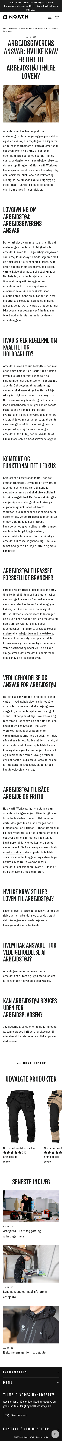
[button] (12, 1152)
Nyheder (12, 28)
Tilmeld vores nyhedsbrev (29, 1395)
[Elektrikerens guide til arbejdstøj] (31, 1324)
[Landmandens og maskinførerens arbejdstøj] (31, 1264)
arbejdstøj (9, 434)
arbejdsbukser (36, 517)
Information (15, 1372)
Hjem (5, 28)
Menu (8, 1383)
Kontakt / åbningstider (26, 1429)
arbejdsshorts (15, 852)
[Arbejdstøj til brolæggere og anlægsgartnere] (31, 1206)
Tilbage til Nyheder (34, 1063)
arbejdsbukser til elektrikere (36, 633)
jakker (53, 517)
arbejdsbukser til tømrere (18, 628)
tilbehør (50, 755)
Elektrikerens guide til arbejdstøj (24, 1352)
